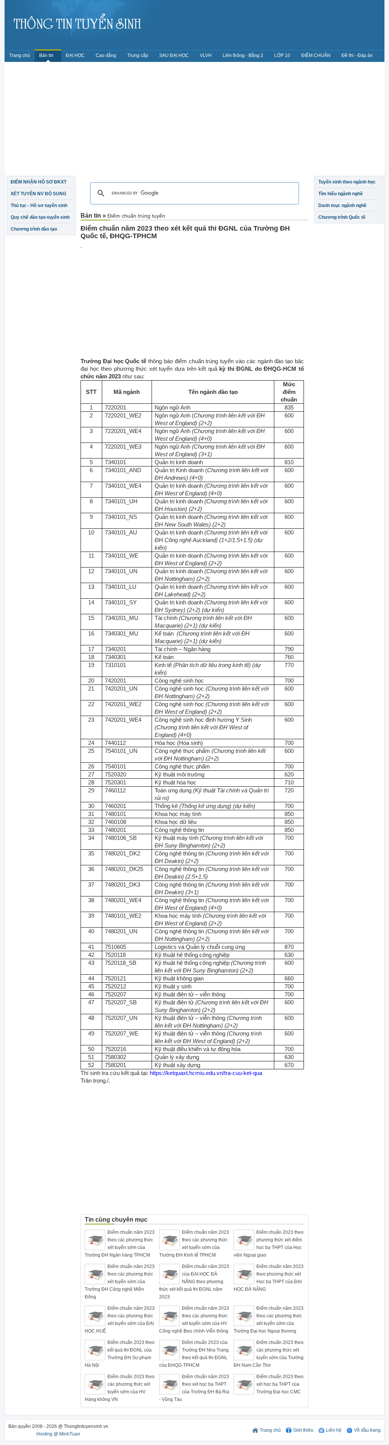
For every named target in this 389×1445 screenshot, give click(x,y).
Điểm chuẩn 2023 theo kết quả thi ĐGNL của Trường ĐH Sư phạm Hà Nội (120, 1354)
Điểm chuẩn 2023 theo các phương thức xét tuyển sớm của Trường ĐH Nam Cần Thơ (269, 1354)
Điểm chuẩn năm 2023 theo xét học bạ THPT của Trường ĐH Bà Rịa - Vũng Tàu (194, 1388)
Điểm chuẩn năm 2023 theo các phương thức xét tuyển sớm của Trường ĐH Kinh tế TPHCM (194, 1244)
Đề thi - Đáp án (357, 55)
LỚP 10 (282, 55)
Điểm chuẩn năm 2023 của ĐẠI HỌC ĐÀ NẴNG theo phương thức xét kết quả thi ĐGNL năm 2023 (194, 1282)
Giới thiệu (303, 1430)
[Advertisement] (194, 119)
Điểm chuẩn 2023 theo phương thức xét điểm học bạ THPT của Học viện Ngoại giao (269, 1244)
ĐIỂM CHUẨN (315, 55)
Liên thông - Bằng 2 (243, 55)
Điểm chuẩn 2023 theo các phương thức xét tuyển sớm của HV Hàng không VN (120, 1388)
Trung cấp (137, 55)
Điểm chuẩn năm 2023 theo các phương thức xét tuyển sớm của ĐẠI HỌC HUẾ (120, 1320)
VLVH (206, 55)
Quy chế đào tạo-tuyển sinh (40, 217)
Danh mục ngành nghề (342, 205)
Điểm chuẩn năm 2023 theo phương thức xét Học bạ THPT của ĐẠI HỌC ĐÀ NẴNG (269, 1278)
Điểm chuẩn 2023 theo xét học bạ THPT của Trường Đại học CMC (280, 1384)
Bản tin (47, 55)
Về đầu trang (367, 1430)
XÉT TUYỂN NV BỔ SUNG (38, 193)
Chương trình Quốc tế (341, 217)
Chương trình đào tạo (34, 229)
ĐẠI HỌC (75, 55)
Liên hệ (334, 1430)
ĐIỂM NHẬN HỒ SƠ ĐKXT (38, 182)
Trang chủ (19, 55)
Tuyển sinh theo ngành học (347, 182)
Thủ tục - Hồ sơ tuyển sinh (39, 205)
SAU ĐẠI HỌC (174, 55)
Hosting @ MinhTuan (58, 1434)
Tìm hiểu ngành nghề (340, 193)
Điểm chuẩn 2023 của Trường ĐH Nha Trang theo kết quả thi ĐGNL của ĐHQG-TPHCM (194, 1354)
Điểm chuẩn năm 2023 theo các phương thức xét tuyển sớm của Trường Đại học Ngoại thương (269, 1320)
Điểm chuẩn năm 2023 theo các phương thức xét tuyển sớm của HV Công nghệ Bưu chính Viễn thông (194, 1320)
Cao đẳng (106, 55)
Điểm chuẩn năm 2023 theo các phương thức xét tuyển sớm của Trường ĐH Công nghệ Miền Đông (120, 1282)
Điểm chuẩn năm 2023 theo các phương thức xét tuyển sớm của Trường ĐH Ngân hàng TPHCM (120, 1244)
